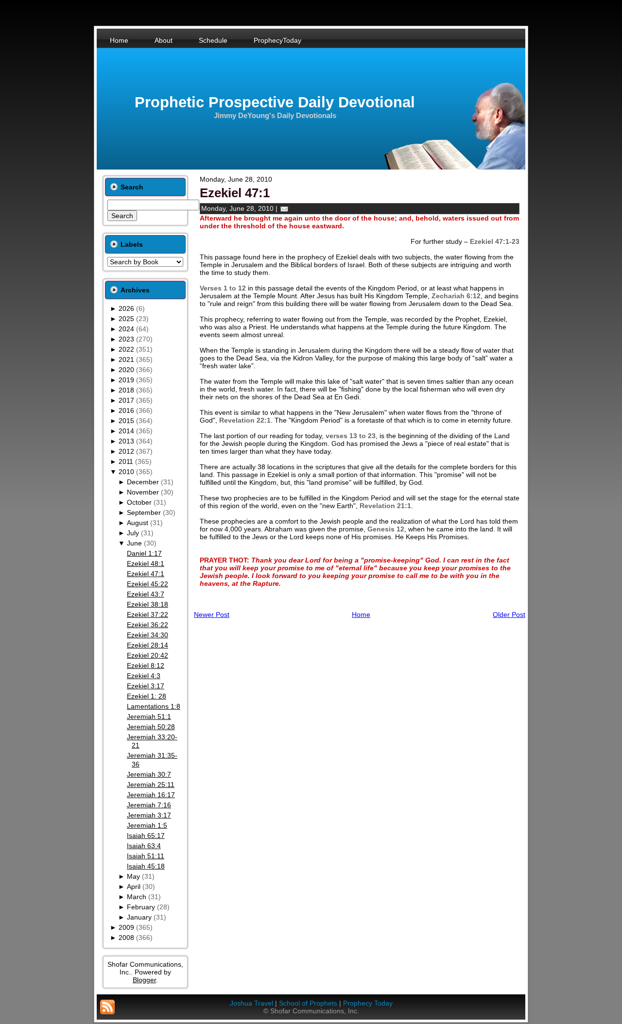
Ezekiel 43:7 (145, 594)
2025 (126, 319)
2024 (126, 329)
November (143, 492)
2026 (126, 308)
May (133, 876)
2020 (126, 370)
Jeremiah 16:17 (151, 795)
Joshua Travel (251, 1003)
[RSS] (107, 1007)
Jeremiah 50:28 (151, 727)
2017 (126, 400)
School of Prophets (308, 1003)
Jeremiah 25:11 (150, 784)
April (133, 886)
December (143, 482)
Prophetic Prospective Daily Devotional (275, 102)
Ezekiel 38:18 (147, 604)
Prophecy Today (368, 1003)
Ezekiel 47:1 (145, 574)
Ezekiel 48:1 (145, 563)
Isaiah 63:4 (144, 846)
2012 (126, 451)
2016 (126, 410)
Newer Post (211, 614)
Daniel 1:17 (144, 553)
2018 (126, 390)
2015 (126, 421)
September (144, 512)
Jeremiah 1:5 (147, 825)
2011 (126, 461)
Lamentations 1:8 (153, 706)
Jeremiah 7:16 (149, 805)
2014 (126, 431)
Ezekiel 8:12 (145, 665)
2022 (126, 349)
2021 (126, 359)
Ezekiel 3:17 (145, 686)
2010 (126, 472)
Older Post (509, 614)
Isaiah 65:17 (146, 835)
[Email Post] (284, 208)
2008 (126, 937)
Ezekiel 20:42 (147, 655)
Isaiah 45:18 (146, 866)
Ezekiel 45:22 (147, 584)
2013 (126, 441)
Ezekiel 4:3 (143, 676)
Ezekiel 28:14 (147, 645)
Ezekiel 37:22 (147, 614)
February (141, 907)
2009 (126, 927)
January (139, 917)
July (133, 533)
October (139, 502)
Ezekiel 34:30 (147, 635)
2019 (126, 380)
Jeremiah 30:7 (149, 774)
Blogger (144, 980)
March (136, 897)
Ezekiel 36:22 (147, 625)
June (134, 543)
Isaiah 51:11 (145, 856)
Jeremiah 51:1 (149, 716)
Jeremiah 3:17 (149, 815)
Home (361, 614)
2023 (126, 339)
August (137, 523)
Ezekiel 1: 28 (146, 696)
